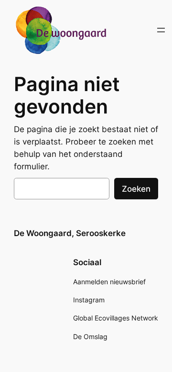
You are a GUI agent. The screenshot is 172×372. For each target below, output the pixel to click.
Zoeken (136, 189)
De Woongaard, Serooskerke (70, 233)
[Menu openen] (161, 30)
